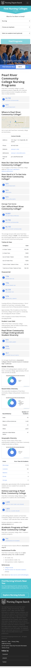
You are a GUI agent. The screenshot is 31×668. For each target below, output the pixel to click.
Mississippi (6, 465)
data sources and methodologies (19, 575)
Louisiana (5, 469)
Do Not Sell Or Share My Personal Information (14, 645)
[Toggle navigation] (27, 2)
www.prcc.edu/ (15, 149)
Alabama (5, 472)
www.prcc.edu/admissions (18, 153)
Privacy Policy (15, 641)
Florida (4, 476)
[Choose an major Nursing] (15, 21)
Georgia (5, 480)
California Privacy (6, 643)
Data (9, 641)
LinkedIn (4, 658)
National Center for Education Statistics (15, 569)
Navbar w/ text (11, 3)
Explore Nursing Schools (14, 595)
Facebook (5, 654)
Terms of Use (5, 647)
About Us (4, 641)
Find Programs (15, 41)
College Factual (9, 567)
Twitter (4, 662)
